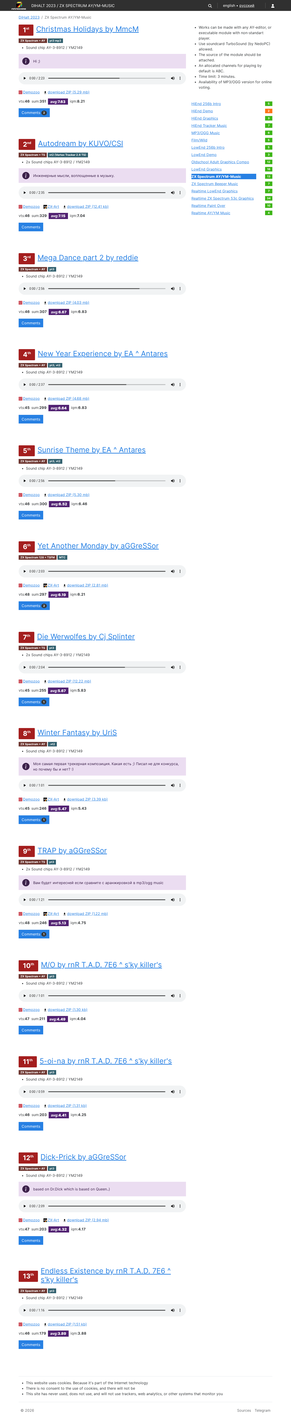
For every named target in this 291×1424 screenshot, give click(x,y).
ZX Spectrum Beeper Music (214, 183)
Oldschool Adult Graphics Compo (220, 162)
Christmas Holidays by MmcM (87, 29)
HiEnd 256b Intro (206, 103)
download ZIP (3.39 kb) (87, 799)
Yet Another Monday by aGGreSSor (98, 545)
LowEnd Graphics (206, 169)
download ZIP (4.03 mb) (68, 302)
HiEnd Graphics (204, 118)
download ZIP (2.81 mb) (87, 585)
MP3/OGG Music (205, 133)
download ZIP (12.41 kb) (88, 206)
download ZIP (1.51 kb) (67, 1324)
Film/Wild (199, 140)
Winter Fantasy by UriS (77, 732)
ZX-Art (53, 206)
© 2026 (27, 1410)
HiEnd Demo (202, 111)
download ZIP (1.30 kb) (68, 1009)
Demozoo (31, 92)
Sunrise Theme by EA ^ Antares (92, 449)
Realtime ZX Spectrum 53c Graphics (222, 198)
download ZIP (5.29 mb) (69, 92)
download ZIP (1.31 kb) (67, 1105)
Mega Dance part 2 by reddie (88, 257)
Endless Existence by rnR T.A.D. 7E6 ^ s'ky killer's (106, 1275)
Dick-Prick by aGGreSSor (83, 1156)
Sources (244, 1410)
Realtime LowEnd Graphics (214, 191)
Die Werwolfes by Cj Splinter (86, 636)
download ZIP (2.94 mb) (88, 1220)
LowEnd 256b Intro (208, 147)
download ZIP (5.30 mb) (69, 494)
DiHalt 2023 (29, 17)
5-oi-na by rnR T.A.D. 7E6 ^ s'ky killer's (106, 1060)
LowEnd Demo (204, 154)
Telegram (263, 1410)
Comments (33, 112)
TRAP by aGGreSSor (72, 850)
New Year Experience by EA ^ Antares (103, 353)
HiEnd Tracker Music (209, 125)
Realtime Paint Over (208, 205)
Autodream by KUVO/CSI (80, 143)
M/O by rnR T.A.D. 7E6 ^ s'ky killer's (101, 964)
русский (246, 5)
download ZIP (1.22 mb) (87, 913)
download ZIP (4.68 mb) (68, 398)
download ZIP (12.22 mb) (69, 681)
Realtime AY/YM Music (210, 213)
